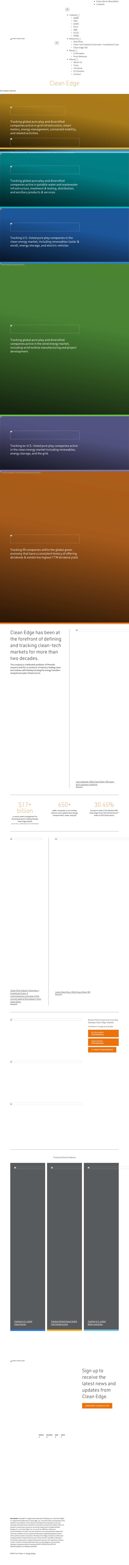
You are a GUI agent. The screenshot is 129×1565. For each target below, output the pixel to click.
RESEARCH (49, 1436)
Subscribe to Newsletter (97, 1406)
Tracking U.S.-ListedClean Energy (23, 1323)
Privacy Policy (31, 1553)
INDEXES (41, 1436)
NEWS (56, 1436)
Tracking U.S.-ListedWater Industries (97, 1323)
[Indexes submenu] (78, 15)
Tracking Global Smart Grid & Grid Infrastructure (64, 1323)
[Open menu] (57, 43)
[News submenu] (75, 51)
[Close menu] (67, 9)
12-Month (102, 1050)
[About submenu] (76, 60)
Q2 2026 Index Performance (97, 1033)
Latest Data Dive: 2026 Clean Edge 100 (72, 992)
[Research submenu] (79, 39)
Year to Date (97, 1042)
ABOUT (63, 1436)
